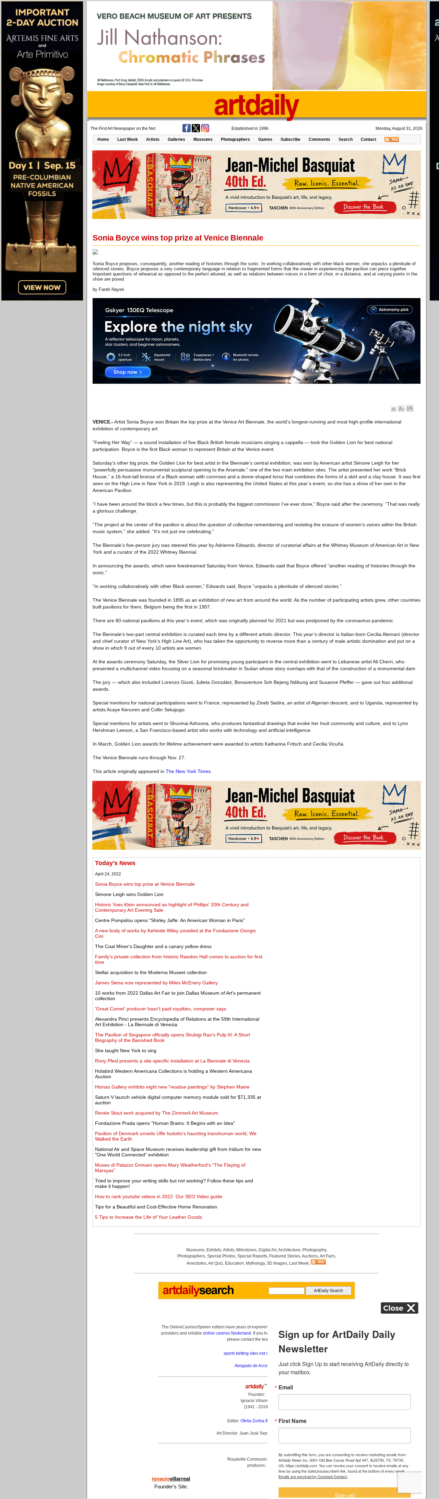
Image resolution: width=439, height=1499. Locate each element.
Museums (203, 139)
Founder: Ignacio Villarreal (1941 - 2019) (256, 1400)
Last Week (127, 139)
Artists (152, 139)
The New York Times (188, 771)
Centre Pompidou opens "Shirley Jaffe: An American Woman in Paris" (170, 920)
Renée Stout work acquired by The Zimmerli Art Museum (156, 1113)
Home (103, 139)
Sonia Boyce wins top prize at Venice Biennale (145, 884)
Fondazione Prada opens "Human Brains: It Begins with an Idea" (165, 1123)
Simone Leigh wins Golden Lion (129, 894)
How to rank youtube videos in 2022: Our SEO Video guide (158, 1196)
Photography (314, 1250)
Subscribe (290, 139)
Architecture (289, 1250)
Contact (368, 139)
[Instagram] (205, 130)
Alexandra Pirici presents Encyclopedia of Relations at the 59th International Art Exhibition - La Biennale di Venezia (177, 1021)
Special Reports (252, 1256)
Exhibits (213, 1250)
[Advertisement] (342, 908)
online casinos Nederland (227, 1333)
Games (265, 139)
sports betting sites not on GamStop (256, 1353)
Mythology (255, 1263)
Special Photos (221, 1256)
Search (346, 139)
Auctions (310, 1256)
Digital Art (267, 1250)
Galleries (176, 139)
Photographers (235, 139)
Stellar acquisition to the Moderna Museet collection (151, 972)
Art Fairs (327, 1256)
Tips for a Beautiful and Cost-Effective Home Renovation (156, 1206)
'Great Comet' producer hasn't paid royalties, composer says (160, 1008)
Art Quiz (215, 1263)
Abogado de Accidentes (257, 1365)
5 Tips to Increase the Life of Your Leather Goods (148, 1217)
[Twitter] (196, 130)
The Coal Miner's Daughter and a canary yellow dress (153, 946)
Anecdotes (196, 1263)
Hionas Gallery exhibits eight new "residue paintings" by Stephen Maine (172, 1087)
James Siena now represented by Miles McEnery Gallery (156, 982)
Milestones (246, 1250)
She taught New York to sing (125, 1050)
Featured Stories (284, 1256)
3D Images (277, 1263)
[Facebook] (186, 130)
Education (234, 1263)
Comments (319, 139)
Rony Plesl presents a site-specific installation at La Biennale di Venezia (172, 1061)
